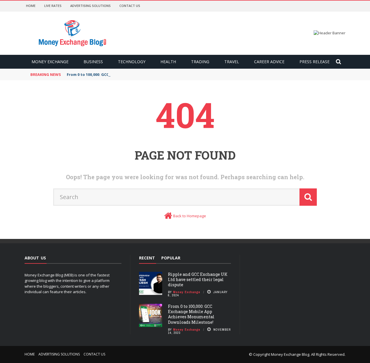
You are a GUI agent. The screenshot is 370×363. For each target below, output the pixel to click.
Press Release (314, 61)
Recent (147, 258)
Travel (231, 61)
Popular (170, 258)
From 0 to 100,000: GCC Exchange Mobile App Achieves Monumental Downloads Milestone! (191, 314)
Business (93, 61)
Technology (131, 61)
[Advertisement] (297, 291)
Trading (200, 61)
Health (168, 61)
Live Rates (53, 5)
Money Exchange (50, 61)
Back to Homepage (189, 215)
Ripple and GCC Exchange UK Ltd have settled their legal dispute (197, 279)
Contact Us (129, 5)
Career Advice (269, 61)
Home (31, 5)
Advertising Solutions (90, 5)
